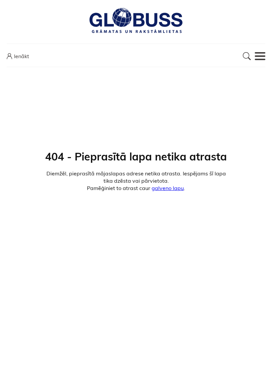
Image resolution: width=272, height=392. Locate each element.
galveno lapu (168, 188)
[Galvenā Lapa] (136, 21)
